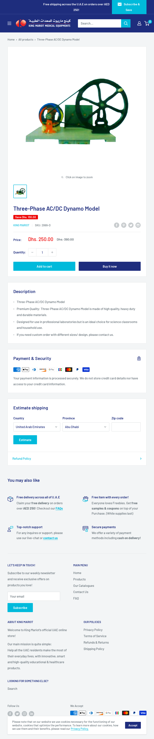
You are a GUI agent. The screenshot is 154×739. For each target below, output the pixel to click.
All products (25, 39)
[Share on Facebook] (116, 225)
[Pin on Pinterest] (123, 225)
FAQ (76, 598)
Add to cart (44, 266)
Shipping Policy (94, 649)
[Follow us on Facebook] (10, 713)
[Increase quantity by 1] (52, 252)
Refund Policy (21, 458)
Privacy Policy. (80, 728)
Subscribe (20, 607)
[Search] (126, 23)
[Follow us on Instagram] (24, 713)
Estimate (25, 440)
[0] (147, 23)
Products (79, 579)
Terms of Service (95, 636)
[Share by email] (138, 225)
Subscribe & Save (132, 7)
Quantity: (19, 252)
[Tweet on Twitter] (131, 225)
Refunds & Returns (96, 642)
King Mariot (21, 225)
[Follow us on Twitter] (17, 713)
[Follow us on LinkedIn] (31, 713)
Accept (132, 725)
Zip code (117, 418)
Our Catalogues (83, 585)
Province (69, 418)
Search (12, 688)
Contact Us (80, 592)
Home (11, 39)
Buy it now (110, 266)
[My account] (139, 23)
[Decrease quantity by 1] (32, 252)
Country (18, 418)
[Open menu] (9, 23)
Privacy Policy (93, 630)
